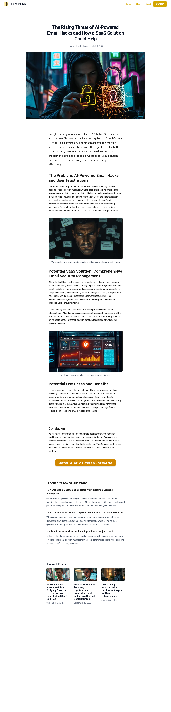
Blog (138, 4)
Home (128, 4)
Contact (160, 4)
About (148, 4)
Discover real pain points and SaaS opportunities (85, 462)
